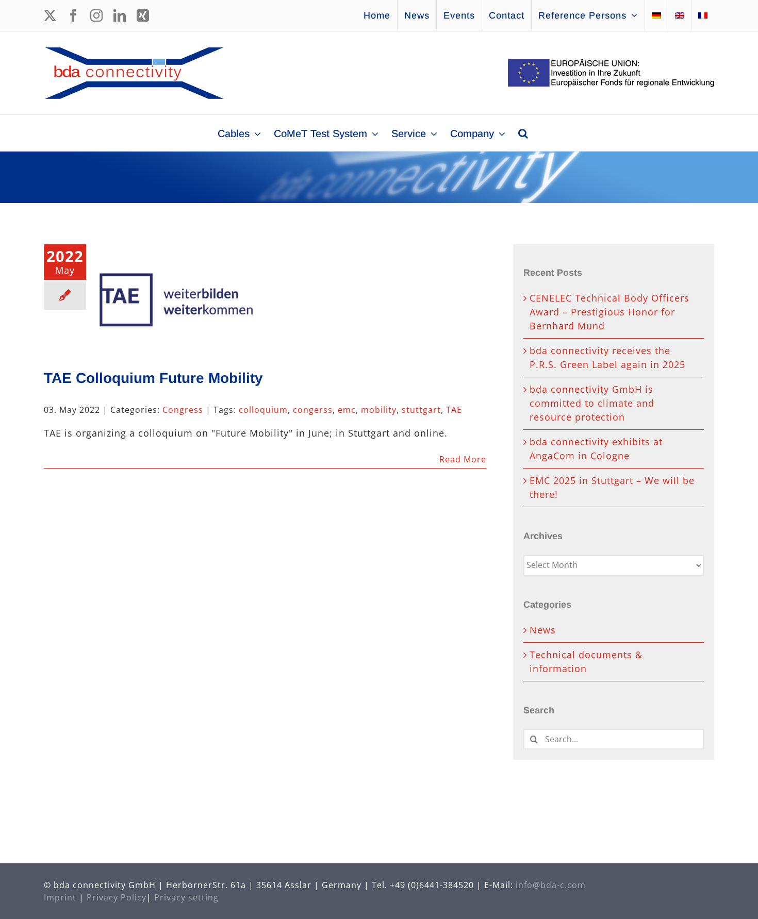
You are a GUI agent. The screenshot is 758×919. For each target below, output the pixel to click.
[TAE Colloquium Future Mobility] (177, 296)
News (543, 630)
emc (347, 409)
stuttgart (421, 409)
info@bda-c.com (551, 885)
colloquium (263, 409)
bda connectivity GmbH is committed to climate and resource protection (592, 403)
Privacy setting (186, 897)
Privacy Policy (116, 897)
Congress (182, 409)
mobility (379, 409)
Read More (462, 459)
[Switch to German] (656, 15)
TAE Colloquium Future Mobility (153, 378)
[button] (523, 133)
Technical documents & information (586, 661)
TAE (454, 409)
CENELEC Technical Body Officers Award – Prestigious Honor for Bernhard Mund (609, 312)
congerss (313, 409)
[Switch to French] (702, 15)
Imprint (60, 897)
